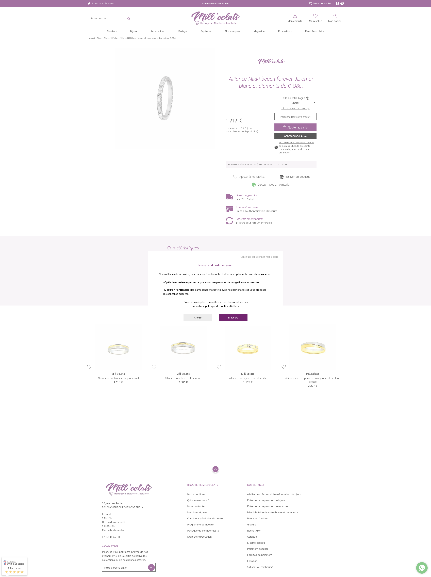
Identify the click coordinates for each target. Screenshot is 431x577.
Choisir (198, 317)
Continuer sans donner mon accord (259, 256)
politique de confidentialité (221, 306)
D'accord (233, 317)
